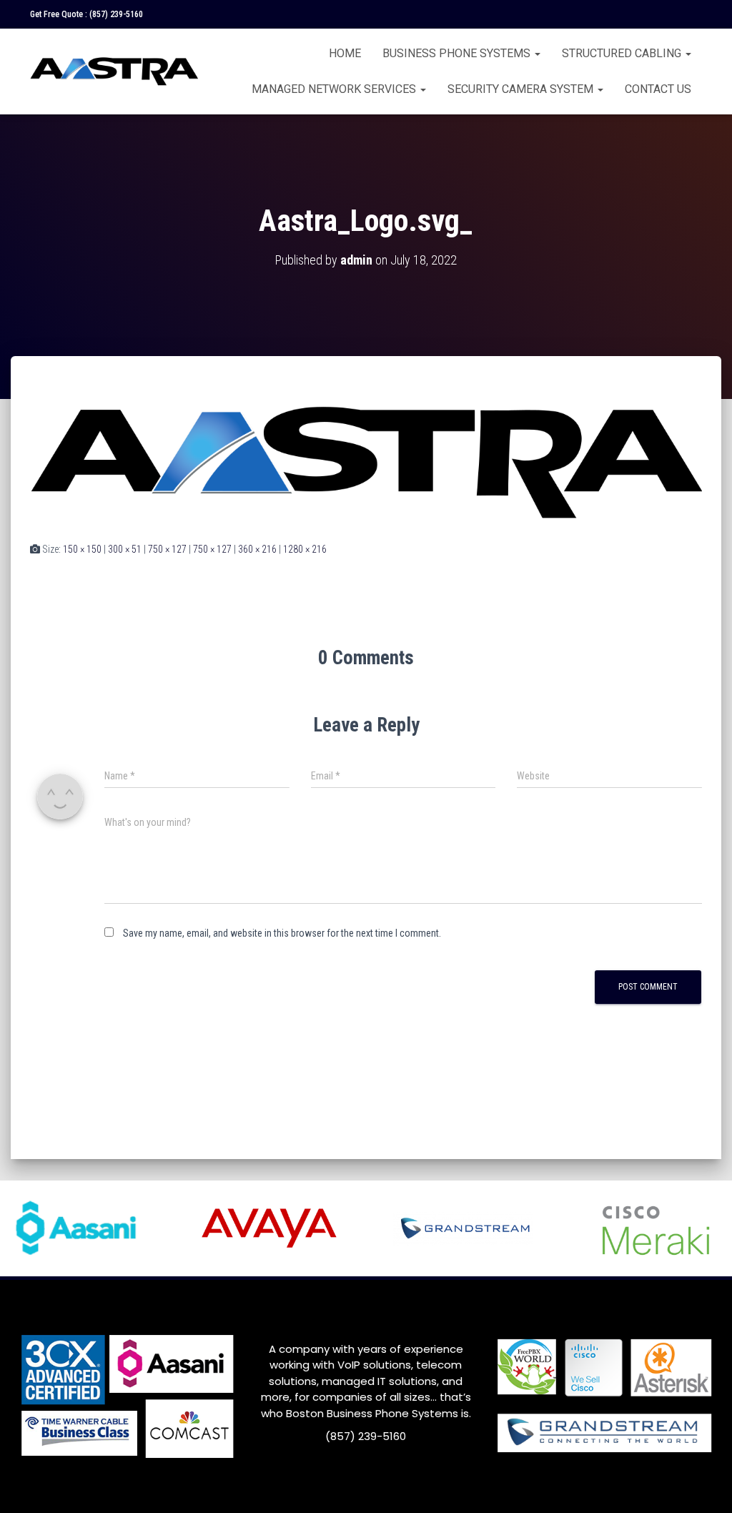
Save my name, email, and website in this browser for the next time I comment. (282, 933)
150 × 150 (82, 549)
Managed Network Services (335, 89)
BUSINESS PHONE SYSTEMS (457, 53)
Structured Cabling (623, 53)
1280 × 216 (305, 549)
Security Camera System (521, 89)
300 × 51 (125, 549)
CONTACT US (658, 89)
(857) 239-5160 (116, 14)
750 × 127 (167, 549)
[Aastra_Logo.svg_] (366, 462)
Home (345, 53)
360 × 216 (257, 549)
